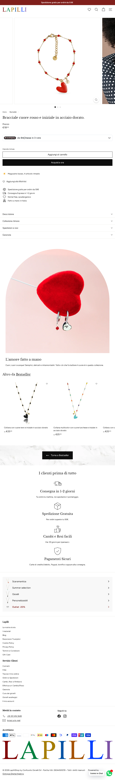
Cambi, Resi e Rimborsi (12, 682)
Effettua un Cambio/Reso (13, 686)
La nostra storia (9, 627)
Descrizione (8, 214)
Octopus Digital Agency (13, 774)
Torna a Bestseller (59, 455)
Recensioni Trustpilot (12, 639)
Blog (4, 635)
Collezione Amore (11, 221)
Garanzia (7, 235)
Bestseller (13, 112)
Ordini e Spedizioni (10, 678)
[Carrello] (103, 9)
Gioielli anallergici (10, 697)
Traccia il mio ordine (11, 674)
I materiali (7, 631)
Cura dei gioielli (9, 693)
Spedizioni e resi (10, 228)
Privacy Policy (8, 647)
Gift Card (6, 655)
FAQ (4, 670)
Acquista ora (57, 162)
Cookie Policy (8, 643)
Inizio (5, 112)
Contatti (6, 666)
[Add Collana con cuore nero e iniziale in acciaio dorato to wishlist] (47, 384)
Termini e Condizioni (11, 651)
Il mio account (8, 701)
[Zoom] (96, 99)
